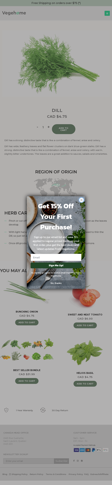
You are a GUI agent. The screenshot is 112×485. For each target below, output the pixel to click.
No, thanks (56, 283)
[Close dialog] (81, 200)
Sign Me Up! (56, 265)
